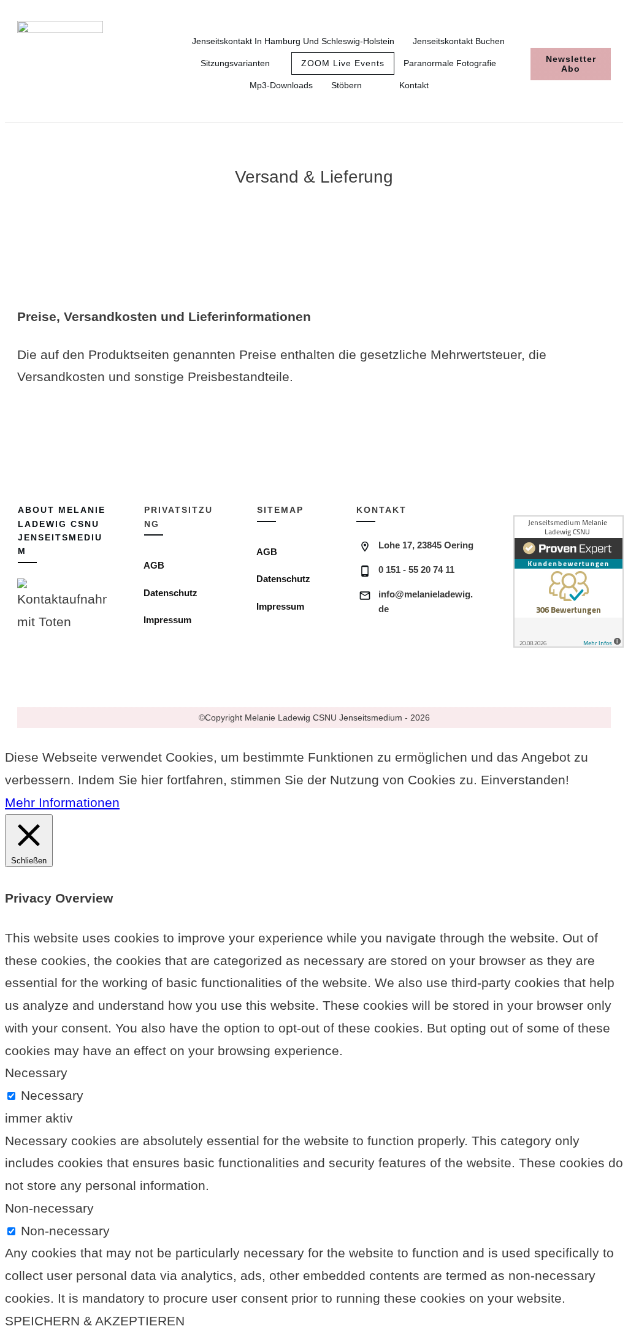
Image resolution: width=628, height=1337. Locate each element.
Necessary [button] (36, 1073)
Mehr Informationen (62, 802)
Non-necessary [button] (49, 1208)
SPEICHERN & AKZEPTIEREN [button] (95, 1321)
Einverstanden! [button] (525, 780)
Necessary (52, 1095)
